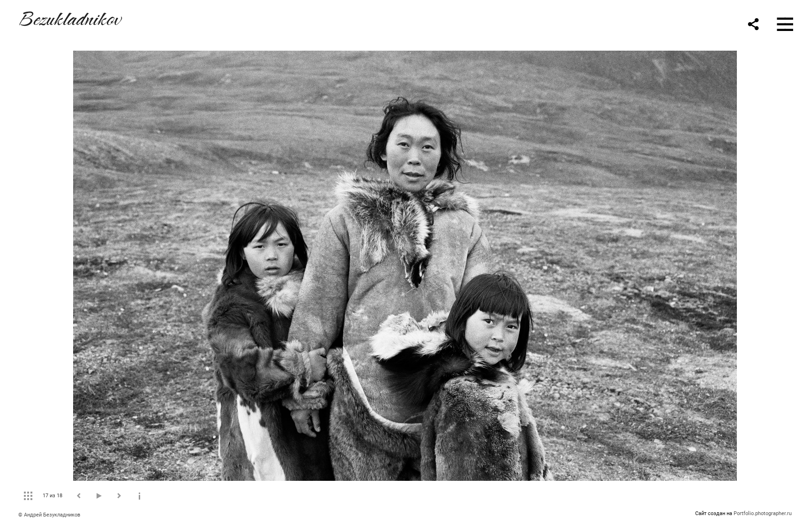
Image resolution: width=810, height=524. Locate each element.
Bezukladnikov (69, 17)
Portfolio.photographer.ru (763, 513)
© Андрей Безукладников (49, 515)
